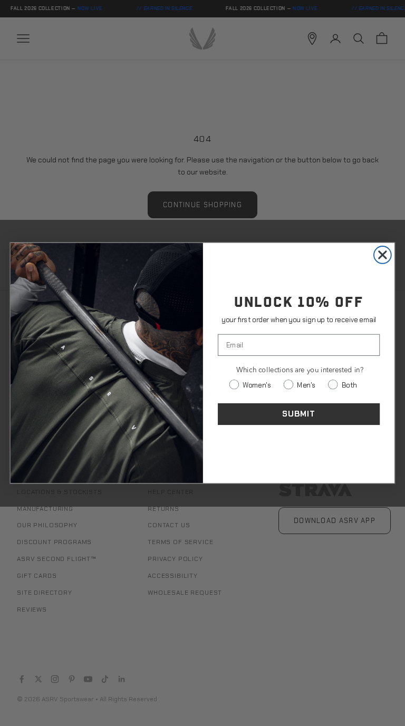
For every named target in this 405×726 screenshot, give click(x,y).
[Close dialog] (382, 255)
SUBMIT (298, 414)
